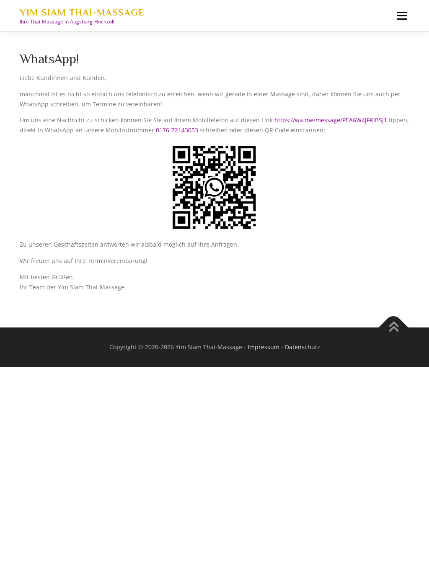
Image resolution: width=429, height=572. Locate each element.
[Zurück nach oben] (393, 328)
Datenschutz (302, 347)
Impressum (263, 347)
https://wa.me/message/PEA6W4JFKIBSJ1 (330, 120)
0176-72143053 (177, 130)
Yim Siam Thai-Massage (82, 12)
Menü (402, 16)
